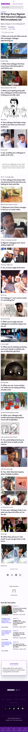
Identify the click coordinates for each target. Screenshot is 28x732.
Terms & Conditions (14, 702)
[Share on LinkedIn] (16, 575)
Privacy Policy (22, 699)
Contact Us (17, 699)
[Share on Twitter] (12, 575)
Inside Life (3, 12)
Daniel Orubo (11, 27)
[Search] (22, 7)
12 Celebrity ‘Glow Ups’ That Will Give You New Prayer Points (19, 634)
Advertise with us (10, 699)
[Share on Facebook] (8, 575)
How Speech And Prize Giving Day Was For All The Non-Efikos (19, 645)
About (4, 699)
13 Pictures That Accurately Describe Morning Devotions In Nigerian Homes (19, 610)
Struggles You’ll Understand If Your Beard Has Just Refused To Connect (19, 622)
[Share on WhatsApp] (20, 575)
